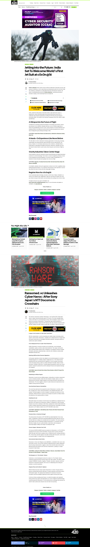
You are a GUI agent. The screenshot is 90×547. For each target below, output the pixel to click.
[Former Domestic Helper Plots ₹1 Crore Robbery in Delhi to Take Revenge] (54, 232)
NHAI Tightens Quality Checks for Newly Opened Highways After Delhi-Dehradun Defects (35, 242)
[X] (65, 7)
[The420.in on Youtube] (41, 218)
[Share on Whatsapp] (29, 79)
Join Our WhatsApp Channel (47, 193)
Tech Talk (27, 64)
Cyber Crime (27, 289)
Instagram (54, 189)
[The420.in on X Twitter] (33, 218)
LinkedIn (49, 189)
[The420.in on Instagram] (35, 218)
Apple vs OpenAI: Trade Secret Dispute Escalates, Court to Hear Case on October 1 (71, 241)
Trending (31, 64)
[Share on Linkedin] (31, 79)
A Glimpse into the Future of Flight (37, 100)
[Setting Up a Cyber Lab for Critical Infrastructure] (19, 232)
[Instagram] (68, 7)
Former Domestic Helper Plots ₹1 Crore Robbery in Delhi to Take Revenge (53, 241)
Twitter (45, 189)
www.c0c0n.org (38, 183)
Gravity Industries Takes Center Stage (55, 100)
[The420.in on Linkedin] (38, 218)
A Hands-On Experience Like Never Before (38, 102)
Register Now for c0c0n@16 (54, 102)
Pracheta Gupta (32, 310)
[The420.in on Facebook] (30, 218)
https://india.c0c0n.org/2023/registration (37, 182)
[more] (35, 7)
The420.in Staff (15, 244)
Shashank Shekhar (32, 81)
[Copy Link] (33, 79)
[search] (78, 7)
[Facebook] (64, 7)
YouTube (58, 189)
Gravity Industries (48, 92)
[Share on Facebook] (25, 79)
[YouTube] (67, 7)
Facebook (41, 189)
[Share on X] (27, 79)
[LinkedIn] (69, 7)
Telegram (36, 189)
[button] (44, 251)
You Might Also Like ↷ (20, 225)
